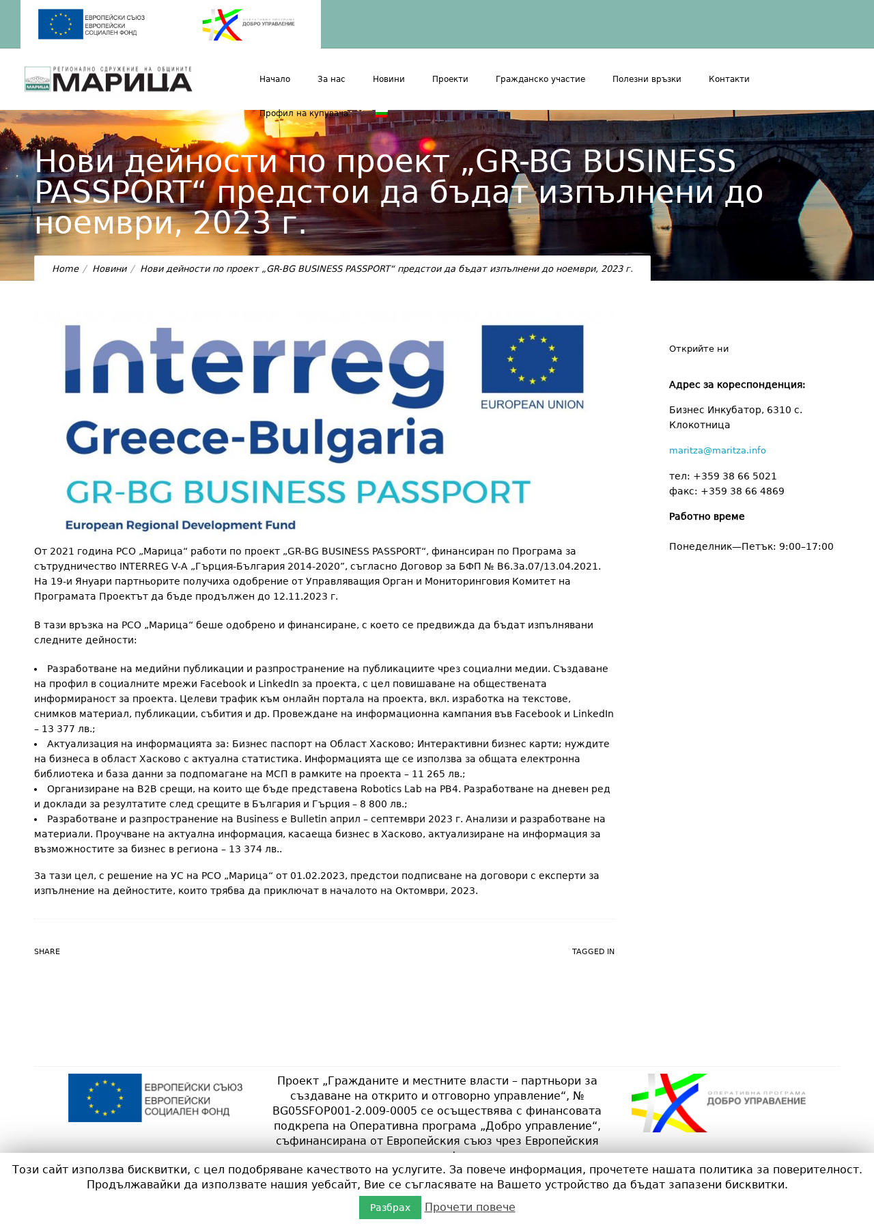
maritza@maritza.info (717, 450)
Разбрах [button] (390, 1207)
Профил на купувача (303, 113)
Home (65, 269)
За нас (332, 79)
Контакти (729, 79)
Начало (274, 79)
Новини (389, 79)
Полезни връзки (646, 79)
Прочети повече (470, 1207)
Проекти (450, 79)
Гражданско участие (540, 79)
